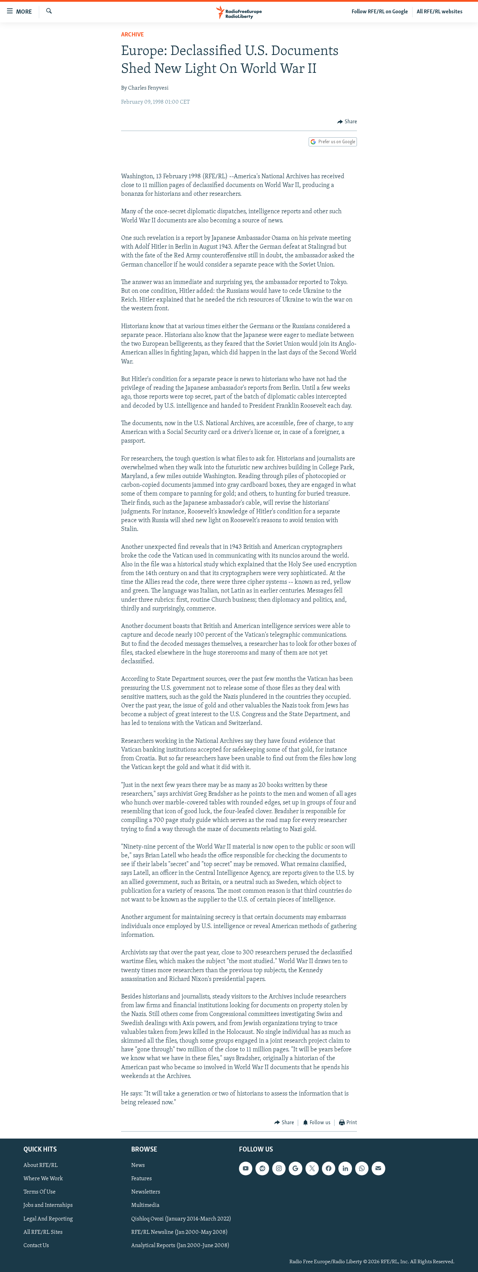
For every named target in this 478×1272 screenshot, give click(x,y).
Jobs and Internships (48, 1206)
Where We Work (43, 1179)
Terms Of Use (39, 1192)
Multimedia (145, 1206)
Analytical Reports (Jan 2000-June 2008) (180, 1246)
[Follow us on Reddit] (262, 1168)
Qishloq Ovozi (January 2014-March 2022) (181, 1219)
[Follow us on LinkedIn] (345, 1168)
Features (141, 1179)
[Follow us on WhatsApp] (361, 1168)
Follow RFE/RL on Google (380, 12)
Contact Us (36, 1246)
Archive (132, 35)
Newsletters (145, 1192)
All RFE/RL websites (440, 12)
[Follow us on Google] (295, 1168)
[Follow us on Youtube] (245, 1168)
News (138, 1165)
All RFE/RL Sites (43, 1232)
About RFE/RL (40, 1165)
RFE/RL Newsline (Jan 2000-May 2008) (179, 1232)
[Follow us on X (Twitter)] (312, 1168)
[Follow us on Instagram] (279, 1168)
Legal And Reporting (48, 1219)
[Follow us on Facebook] (328, 1168)
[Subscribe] (378, 1168)
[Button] (347, 121)
